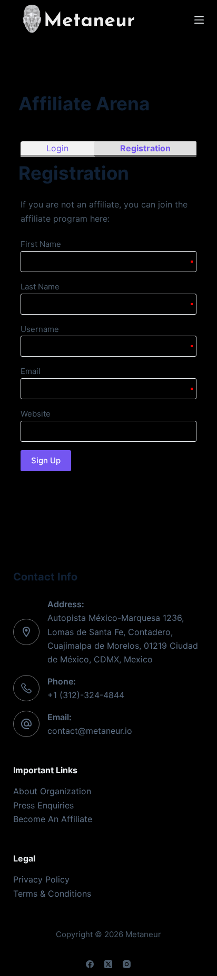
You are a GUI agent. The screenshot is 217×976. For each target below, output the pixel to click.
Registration (145, 148)
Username (40, 329)
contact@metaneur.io (89, 730)
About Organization (52, 791)
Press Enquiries (43, 805)
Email (31, 371)
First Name (41, 244)
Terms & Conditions (52, 893)
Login (57, 148)
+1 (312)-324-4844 (85, 695)
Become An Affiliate (52, 819)
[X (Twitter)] (108, 964)
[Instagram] (127, 964)
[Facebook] (90, 964)
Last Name (40, 287)
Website (36, 414)
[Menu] (199, 20)
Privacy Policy (41, 879)
